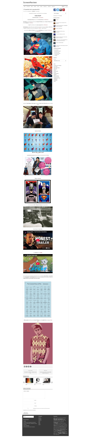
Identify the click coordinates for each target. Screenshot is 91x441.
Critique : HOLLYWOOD (59, 28)
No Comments (37, 11)
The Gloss (31, 22)
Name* (35, 400)
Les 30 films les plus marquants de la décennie (61, 23)
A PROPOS (49, 6)
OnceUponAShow (56, 73)
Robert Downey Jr (64, 430)
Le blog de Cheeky (56, 76)
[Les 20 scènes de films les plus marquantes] (54, 32)
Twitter (40, 28)
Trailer (60, 433)
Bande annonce (58, 419)
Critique (56, 423)
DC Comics (61, 423)
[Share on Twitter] (28, 367)
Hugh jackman (61, 425)
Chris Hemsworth (61, 421)
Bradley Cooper (62, 420)
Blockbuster (58, 420)
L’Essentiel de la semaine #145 (37, 384)
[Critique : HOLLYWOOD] (54, 29)
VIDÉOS (35, 6)
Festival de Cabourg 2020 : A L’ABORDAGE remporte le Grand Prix (61, 26)
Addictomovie (38, 31)
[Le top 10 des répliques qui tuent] (54, 34)
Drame (57, 424)
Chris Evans (57, 421)
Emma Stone (60, 424)
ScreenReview (29, 11)
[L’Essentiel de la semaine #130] (29, 380)
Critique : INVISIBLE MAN (59, 42)
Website (35, 405)
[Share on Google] (30, 367)
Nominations (62, 429)
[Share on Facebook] (26, 367)
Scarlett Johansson (62, 431)
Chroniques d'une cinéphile (57, 65)
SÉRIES (41, 6)
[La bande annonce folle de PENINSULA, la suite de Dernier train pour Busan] (54, 40)
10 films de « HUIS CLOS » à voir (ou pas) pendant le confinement (61, 37)
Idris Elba (65, 425)
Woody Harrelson (57, 434)
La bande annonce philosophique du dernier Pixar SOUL (62, 46)
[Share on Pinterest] (24, 367)
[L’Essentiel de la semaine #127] (46, 380)
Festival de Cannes (64, 424)
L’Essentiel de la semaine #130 (29, 384)
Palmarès (59, 430)
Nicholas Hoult (58, 429)
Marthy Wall (55, 68)
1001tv (55, 81)
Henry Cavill (58, 425)
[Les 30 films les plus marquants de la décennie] (54, 23)
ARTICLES (53, 6)
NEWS (32, 6)
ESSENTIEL (45, 6)
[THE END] (54, 20)
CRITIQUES (28, 6)
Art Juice (55, 72)
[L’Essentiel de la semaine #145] (38, 380)
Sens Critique (55, 66)
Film (55, 425)
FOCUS (38, 6)
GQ (56, 425)
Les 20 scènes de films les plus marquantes (60, 32)
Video (63, 433)
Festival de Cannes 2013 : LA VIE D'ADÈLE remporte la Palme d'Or (45, 373)
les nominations (41, 17)
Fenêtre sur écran (56, 75)
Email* (35, 403)
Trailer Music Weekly (57, 67)
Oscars (56, 430)
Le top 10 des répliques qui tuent (60, 34)
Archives (55, 59)
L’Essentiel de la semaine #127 (46, 384)
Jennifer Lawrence (62, 426)
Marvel (55, 429)
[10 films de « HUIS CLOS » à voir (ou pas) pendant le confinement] (54, 37)
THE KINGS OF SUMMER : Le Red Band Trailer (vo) (30, 373)
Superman (56, 433)
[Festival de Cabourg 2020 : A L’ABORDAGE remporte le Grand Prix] (54, 26)
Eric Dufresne (49, 30)
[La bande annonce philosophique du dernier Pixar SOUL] (54, 46)
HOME (24, 6)
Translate (60, 15)
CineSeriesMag (56, 71)
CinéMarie (55, 74)
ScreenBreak (55, 80)
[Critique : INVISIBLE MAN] (54, 43)
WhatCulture (46, 19)
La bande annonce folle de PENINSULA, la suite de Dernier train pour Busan (61, 40)
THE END (57, 19)
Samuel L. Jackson (56, 431)
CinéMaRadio (55, 79)
